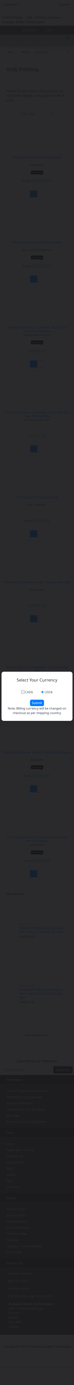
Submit (37, 703)
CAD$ (29, 692)
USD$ (49, 692)
